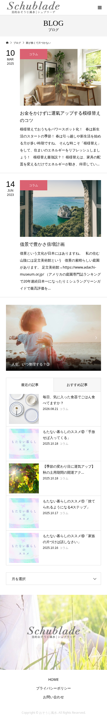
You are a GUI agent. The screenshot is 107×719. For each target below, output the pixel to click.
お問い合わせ (53, 697)
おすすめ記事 (77, 384)
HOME (53, 679)
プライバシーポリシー (53, 688)
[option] (53, 338)
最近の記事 (30, 384)
